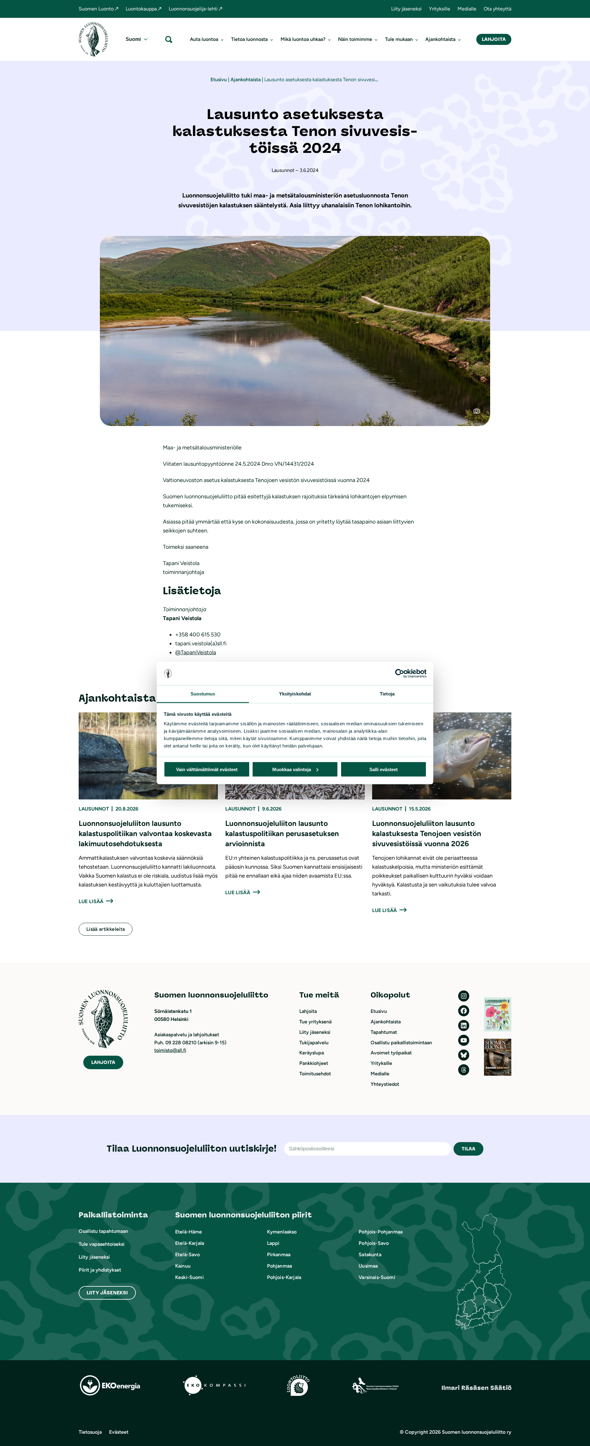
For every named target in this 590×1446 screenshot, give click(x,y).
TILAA (469, 1149)
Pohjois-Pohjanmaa (381, 1232)
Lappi (273, 1243)
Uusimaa (368, 1266)
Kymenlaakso (282, 1232)
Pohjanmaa (279, 1266)
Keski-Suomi (189, 1277)
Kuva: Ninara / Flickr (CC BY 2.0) (480, 413)
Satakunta (370, 1254)
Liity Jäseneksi (107, 1293)
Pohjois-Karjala (284, 1277)
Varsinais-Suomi (377, 1277)
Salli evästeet (383, 769)
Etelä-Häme (188, 1232)
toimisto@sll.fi (170, 1050)
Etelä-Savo (187, 1254)
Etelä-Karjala (189, 1243)
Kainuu (183, 1266)
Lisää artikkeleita (105, 929)
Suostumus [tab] (203, 693)
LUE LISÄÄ (91, 901)
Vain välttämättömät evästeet (207, 769)
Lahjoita (494, 39)
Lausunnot (94, 809)
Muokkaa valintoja (291, 769)
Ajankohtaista (245, 79)
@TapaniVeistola (195, 652)
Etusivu (218, 79)
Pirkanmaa (278, 1254)
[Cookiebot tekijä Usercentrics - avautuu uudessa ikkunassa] (400, 673)
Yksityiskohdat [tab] (295, 693)
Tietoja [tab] (387, 693)
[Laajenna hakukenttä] (169, 39)
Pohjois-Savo (374, 1243)
